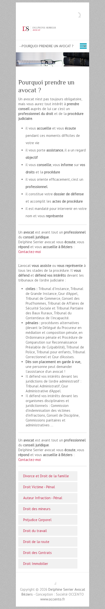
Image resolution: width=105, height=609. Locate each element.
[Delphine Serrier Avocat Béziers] (52, 29)
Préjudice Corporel (37, 519)
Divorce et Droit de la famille (46, 476)
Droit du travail (35, 530)
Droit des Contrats (37, 552)
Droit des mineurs (37, 508)
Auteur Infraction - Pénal (42, 498)
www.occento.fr (52, 599)
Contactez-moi (29, 251)
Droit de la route (36, 541)
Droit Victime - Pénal (39, 487)
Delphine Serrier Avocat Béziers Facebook (52, 581)
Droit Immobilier (35, 563)
